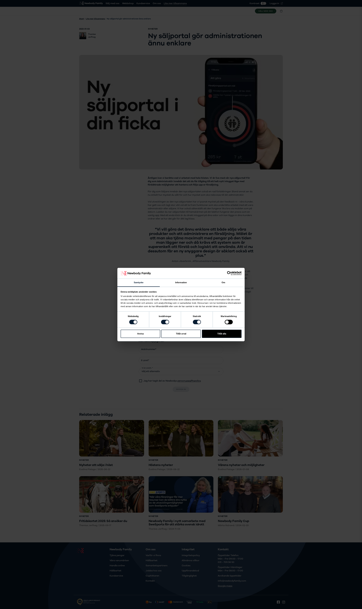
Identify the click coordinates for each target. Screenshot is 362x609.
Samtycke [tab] (139, 282)
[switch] (165, 322)
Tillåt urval (181, 334)
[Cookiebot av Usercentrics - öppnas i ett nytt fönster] (229, 273)
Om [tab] (223, 282)
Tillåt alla (221, 334)
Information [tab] (181, 282)
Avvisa (140, 334)
